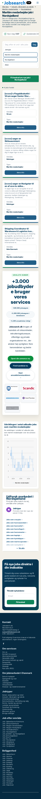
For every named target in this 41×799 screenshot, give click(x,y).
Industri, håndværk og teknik (23, 7)
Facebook (3, 643)
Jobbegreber (7, 683)
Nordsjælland (26, 9)
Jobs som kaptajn (13, 535)
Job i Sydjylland (8, 746)
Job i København (8, 754)
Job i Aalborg (7, 760)
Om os (4, 652)
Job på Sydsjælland (10, 736)
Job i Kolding (7, 766)
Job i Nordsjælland (9, 732)
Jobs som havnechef (14, 526)
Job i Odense (7, 758)
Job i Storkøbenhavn (10, 730)
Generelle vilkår (8, 658)
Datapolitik (6, 662)
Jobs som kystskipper (15, 538)
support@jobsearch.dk (11, 632)
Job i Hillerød (7, 775)
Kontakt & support (9, 654)
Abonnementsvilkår (9, 656)
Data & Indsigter (8, 676)
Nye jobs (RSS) (8, 668)
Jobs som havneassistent (16, 523)
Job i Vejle (6, 771)
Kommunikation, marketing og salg (15, 701)
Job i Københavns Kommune (13, 721)
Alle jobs (5, 7)
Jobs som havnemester (15, 532)
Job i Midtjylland (8, 744)
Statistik (5, 681)
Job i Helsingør (8, 781)
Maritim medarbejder (10, 9)
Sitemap (5, 666)
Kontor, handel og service (12, 703)
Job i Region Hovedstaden (12, 726)
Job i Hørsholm (8, 779)
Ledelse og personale (10, 705)
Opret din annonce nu (20, 359)
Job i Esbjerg (7, 762)
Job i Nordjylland (8, 740)
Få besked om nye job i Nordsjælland (20, 78)
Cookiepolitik (7, 664)
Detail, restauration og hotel (12, 695)
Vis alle (21, 548)
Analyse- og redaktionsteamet (13, 687)
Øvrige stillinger (8, 713)
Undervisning (7, 709)
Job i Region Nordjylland (11, 728)
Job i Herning (7, 777)
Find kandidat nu (20, 366)
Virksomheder (7, 685)
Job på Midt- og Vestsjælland (13, 734)
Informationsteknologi (10, 699)
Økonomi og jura (8, 711)
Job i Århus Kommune (10, 723)
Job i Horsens (7, 783)
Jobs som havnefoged (15, 529)
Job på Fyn (6, 738)
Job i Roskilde (7, 773)
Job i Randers (7, 764)
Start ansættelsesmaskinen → (20, 375)
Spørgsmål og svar (9, 679)
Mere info (20, 127)
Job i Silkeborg (8, 769)
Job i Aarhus (7, 756)
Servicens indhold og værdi (12, 660)
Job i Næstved (8, 785)
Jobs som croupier (13, 520)
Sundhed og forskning (10, 707)
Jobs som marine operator (16, 542)
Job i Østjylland (8, 742)
